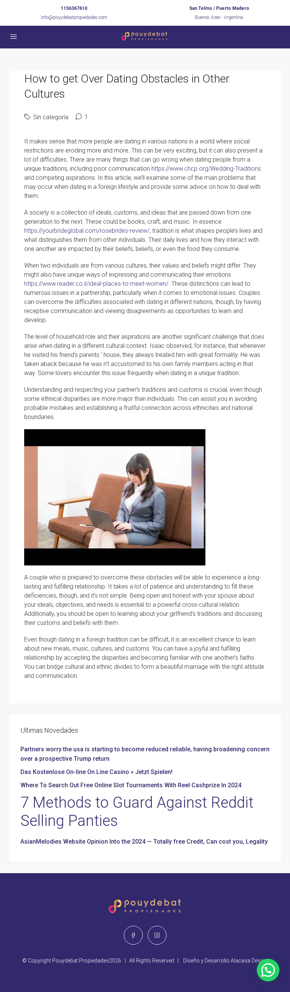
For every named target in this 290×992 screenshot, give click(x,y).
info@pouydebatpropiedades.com (74, 17)
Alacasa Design (249, 961)
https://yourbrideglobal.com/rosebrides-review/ (87, 230)
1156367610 (74, 8)
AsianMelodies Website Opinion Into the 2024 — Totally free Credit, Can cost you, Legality (144, 841)
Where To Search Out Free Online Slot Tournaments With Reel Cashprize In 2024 (130, 785)
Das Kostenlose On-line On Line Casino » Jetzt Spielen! (96, 772)
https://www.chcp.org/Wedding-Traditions (206, 168)
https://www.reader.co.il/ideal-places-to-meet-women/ (96, 283)
